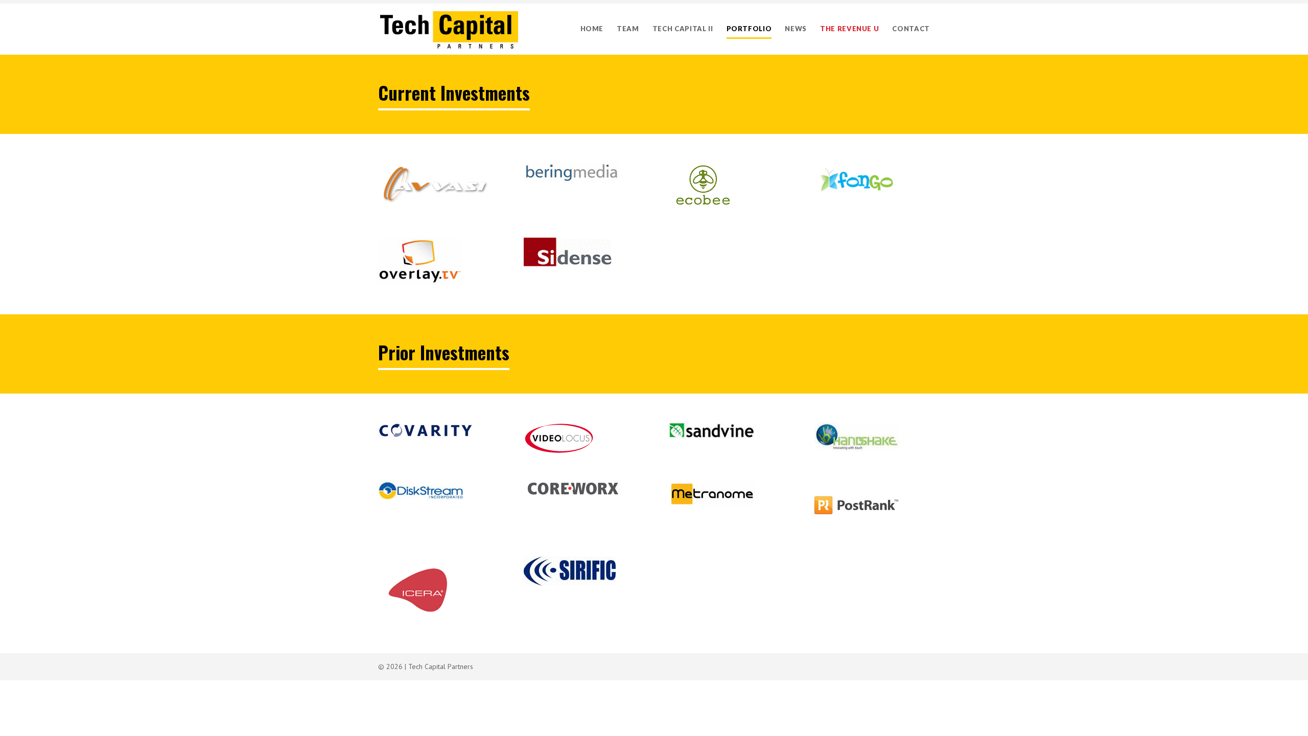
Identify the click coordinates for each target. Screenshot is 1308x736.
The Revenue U (849, 29)
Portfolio (749, 29)
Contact (911, 29)
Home (592, 29)
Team (628, 29)
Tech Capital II (682, 29)
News (796, 29)
